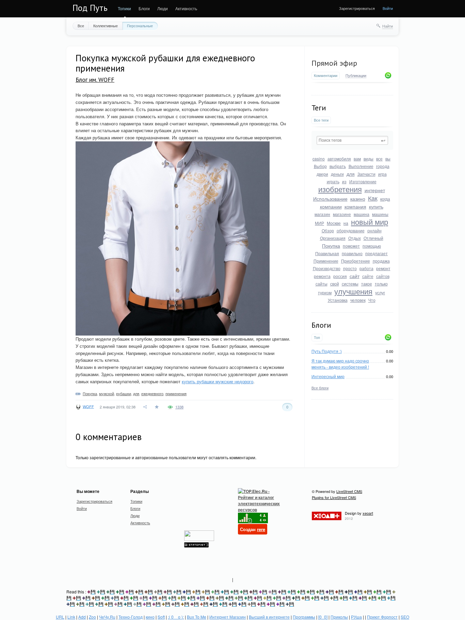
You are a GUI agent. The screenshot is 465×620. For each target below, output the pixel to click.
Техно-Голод (130, 617)
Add (82, 617)
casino (318, 158)
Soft (161, 617)
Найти (387, 26)
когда (385, 199)
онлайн (374, 230)
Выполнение (361, 166)
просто (350, 268)
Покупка (331, 245)
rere (261, 529)
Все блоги (319, 387)
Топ (317, 337)
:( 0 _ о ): (176, 617)
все (379, 158)
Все (81, 25)
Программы (304, 617)
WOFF (88, 406)
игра (382, 174)
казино (357, 198)
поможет (351, 246)
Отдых (354, 238)
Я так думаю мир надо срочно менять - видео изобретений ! (340, 364)
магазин (322, 214)
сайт (354, 276)
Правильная (327, 253)
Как (373, 197)
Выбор (320, 166)
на (345, 223)
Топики (124, 8)
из (344, 181)
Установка (338, 300)
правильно (352, 253)
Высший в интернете (269, 617)
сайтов (382, 276)
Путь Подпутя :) (326, 351)
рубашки (123, 393)
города (382, 166)
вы (387, 158)
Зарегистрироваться (357, 8)
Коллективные (105, 25)
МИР (319, 223)
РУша (356, 617)
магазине (342, 214)
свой (334, 283)
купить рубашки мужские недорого (217, 381)
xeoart (368, 513)
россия (340, 276)
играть (333, 181)
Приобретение (355, 261)
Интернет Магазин (227, 617)
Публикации (356, 75)
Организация (333, 238)
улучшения (353, 291)
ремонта (322, 276)
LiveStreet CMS (349, 491)
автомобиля (339, 158)
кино (150, 617)
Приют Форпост (382, 617)
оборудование (351, 230)
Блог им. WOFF (95, 79)
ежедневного (152, 393)
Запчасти (366, 174)
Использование (330, 198)
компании (331, 206)
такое (366, 283)
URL (60, 617)
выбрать (338, 166)
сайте (367, 276)
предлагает (376, 253)
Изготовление (362, 181)
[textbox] (352, 140)
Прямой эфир (334, 63)
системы (350, 283)
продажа (381, 261)
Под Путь (90, 7)
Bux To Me (196, 617)
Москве (334, 223)
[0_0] (322, 617)
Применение (326, 261)
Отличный (373, 238)
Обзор (328, 230)
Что (371, 300)
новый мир (369, 221)
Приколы (339, 617)
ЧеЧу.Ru (107, 617)
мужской (106, 393)
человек (358, 300)
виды (368, 158)
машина (361, 214)
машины (380, 214)
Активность (186, 8)
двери (322, 174)
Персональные (140, 25)
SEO (405, 617)
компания (355, 206)
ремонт (383, 268)
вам (357, 158)
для (351, 173)
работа (366, 268)
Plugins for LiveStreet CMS (334, 497)
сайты (321, 283)
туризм (325, 292)
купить (376, 206)
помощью (372, 246)
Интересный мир (327, 376)
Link (71, 617)
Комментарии (325, 75)
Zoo (92, 617)
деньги (337, 174)
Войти (388, 8)
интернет (375, 190)
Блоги (144, 8)
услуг (380, 292)
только (381, 283)
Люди (162, 8)
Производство (326, 268)
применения (176, 393)
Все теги (321, 120)
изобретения (340, 189)
